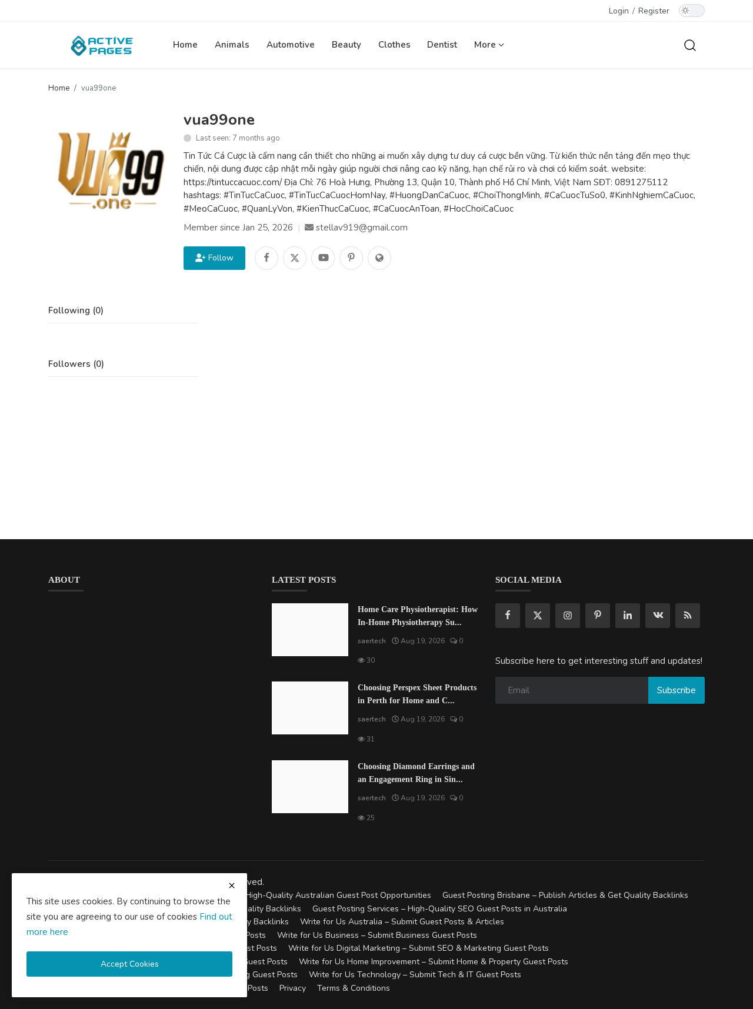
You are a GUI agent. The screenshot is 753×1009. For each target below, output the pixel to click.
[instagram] (567, 615)
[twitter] (537, 615)
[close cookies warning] (231, 885)
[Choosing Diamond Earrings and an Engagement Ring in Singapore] (310, 786)
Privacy (292, 988)
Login (619, 10)
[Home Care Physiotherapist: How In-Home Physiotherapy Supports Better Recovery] (310, 629)
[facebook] (507, 615)
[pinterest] (597, 615)
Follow (219, 257)
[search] (690, 44)
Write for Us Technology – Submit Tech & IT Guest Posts (415, 974)
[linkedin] (627, 615)
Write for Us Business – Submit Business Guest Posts (377, 935)
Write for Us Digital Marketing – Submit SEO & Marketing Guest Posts (418, 948)
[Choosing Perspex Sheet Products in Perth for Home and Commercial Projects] (310, 707)
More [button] (486, 45)
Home (185, 45)
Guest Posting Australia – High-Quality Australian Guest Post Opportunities (289, 895)
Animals (232, 45)
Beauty (346, 45)
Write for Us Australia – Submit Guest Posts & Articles (402, 921)
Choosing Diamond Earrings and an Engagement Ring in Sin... (416, 773)
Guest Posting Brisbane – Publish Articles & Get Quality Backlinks (565, 895)
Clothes (394, 45)
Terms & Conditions (353, 988)
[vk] (657, 615)
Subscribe (676, 690)
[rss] (687, 615)
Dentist (442, 45)
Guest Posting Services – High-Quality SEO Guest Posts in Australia (439, 908)
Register (653, 10)
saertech (372, 641)
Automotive (290, 45)
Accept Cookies (130, 964)
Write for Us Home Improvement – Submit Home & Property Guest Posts (433, 961)
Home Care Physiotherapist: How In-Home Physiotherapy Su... (418, 616)
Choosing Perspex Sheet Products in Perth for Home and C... (417, 694)
